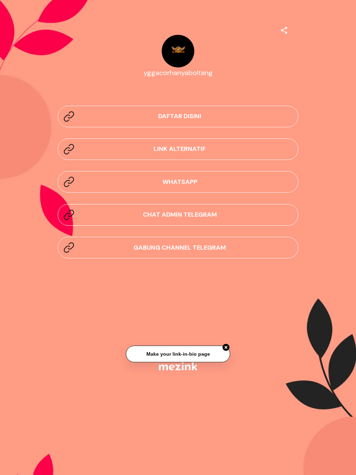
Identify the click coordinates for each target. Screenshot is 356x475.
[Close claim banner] (225, 346)
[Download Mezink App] (178, 366)
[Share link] (284, 29)
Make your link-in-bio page (178, 353)
